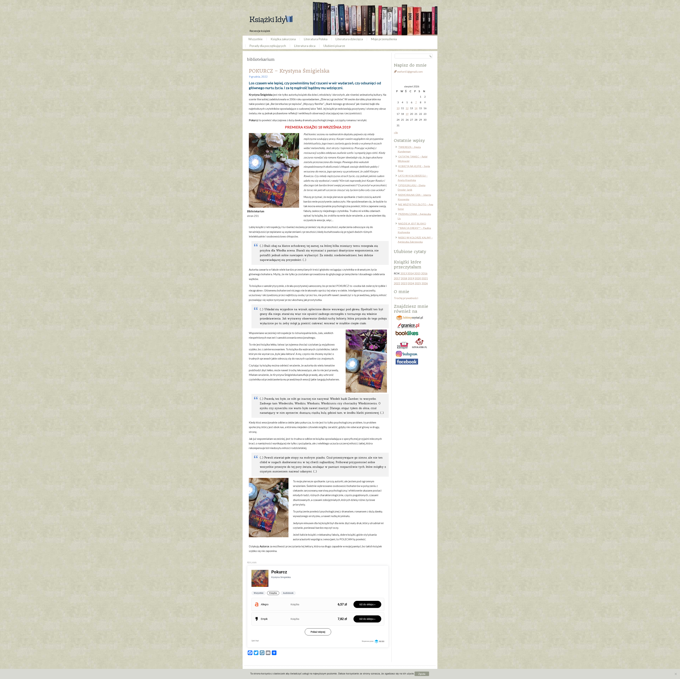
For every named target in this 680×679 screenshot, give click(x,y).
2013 (403, 273)
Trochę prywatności (406, 298)
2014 (410, 273)
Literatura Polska (315, 39)
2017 (397, 278)
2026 (424, 283)
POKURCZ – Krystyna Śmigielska (289, 71)
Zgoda (421, 673)
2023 (404, 283)
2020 (418, 278)
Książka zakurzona (283, 39)
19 (407, 113)
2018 (404, 278)
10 (398, 108)
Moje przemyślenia (384, 39)
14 (416, 108)
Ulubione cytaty (410, 251)
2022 (397, 283)
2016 (424, 273)
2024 (411, 283)
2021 (424, 278)
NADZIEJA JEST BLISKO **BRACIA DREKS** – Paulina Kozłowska (414, 228)
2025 (418, 283)
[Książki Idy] (271, 19)
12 (407, 108)
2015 (417, 273)
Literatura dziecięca (349, 39)
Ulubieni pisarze (334, 46)
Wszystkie (255, 39)
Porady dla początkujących (267, 46)
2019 (411, 278)
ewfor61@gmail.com (410, 71)
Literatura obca (304, 46)
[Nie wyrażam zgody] (675, 674)
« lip (396, 132)
